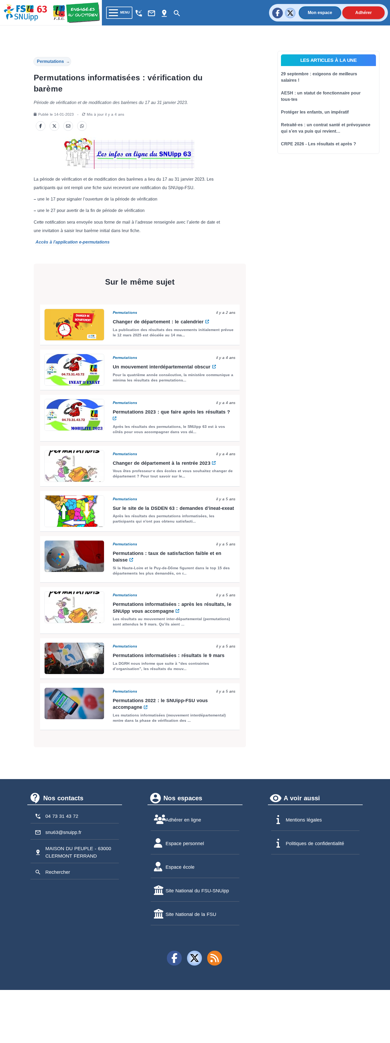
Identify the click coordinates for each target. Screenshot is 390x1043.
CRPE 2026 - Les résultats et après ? (318, 144)
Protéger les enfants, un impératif (315, 112)
